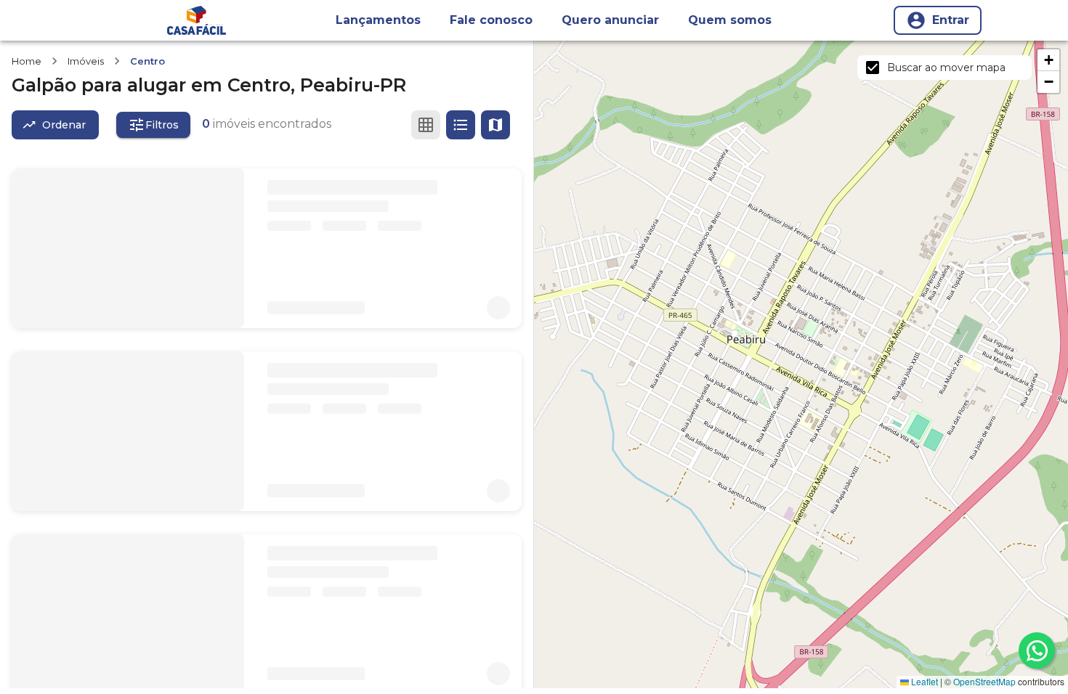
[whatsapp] (1037, 650)
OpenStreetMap (984, 681)
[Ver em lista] (460, 124)
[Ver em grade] (425, 124)
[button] (1048, 60)
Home (26, 61)
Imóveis (86, 61)
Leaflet (923, 681)
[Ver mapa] (495, 124)
